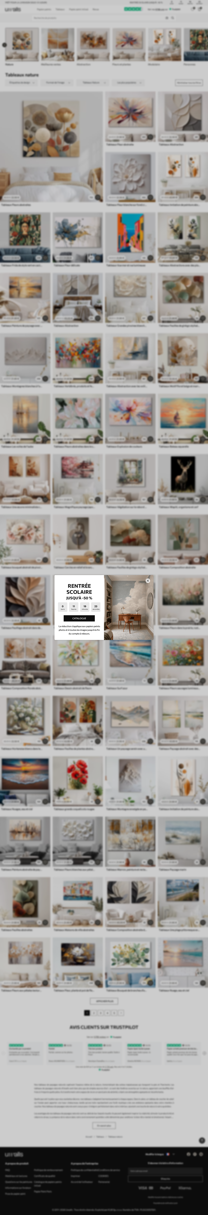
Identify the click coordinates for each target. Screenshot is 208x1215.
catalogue (79, 618)
